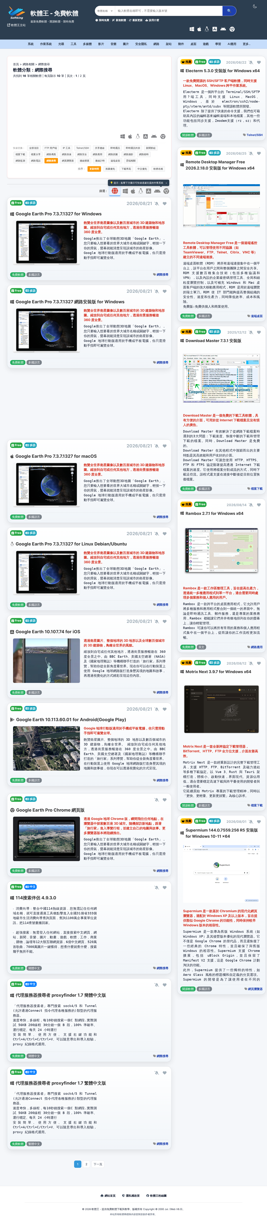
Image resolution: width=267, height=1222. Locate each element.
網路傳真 (51, 154)
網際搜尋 (51, 160)
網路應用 (97, 154)
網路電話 (36, 160)
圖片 (126, 44)
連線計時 (100, 160)
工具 (73, 44)
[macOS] (199, 29)
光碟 (61, 44)
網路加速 (66, 154)
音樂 (113, 44)
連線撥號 (84, 160)
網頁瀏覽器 (68, 160)
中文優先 (142, 169)
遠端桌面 (115, 160)
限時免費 (104, 20)
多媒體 (87, 44)
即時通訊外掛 (133, 147)
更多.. (246, 44)
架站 (169, 44)
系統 (31, 44)
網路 (156, 44)
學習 (218, 44)
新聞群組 (150, 147)
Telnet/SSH (82, 147)
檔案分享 (36, 154)
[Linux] (207, 29)
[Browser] (232, 29)
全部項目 (34, 147)
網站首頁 (110, 1195)
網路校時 (144, 154)
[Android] (223, 29)
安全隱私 (141, 44)
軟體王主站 (18, 25)
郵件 (181, 44)
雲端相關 (130, 160)
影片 (101, 44)
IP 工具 (66, 147)
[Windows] (192, 29)
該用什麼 (154, 20)
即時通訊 (115, 147)
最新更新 (137, 20)
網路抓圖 (113, 154)
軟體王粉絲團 (158, 1195)
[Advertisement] (89, 105)
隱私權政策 (133, 1195)
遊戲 (206, 44)
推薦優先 (110, 169)
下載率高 (126, 169)
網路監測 (20, 160)
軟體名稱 (158, 169)
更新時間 (94, 169)
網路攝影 (128, 154)
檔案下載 (20, 154)
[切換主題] (255, 6)
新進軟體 (121, 20)
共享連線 (99, 147)
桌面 (193, 44)
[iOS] (215, 29)
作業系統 (46, 44)
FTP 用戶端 (51, 147)
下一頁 (98, 1164)
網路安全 (82, 154)
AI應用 (232, 44)
